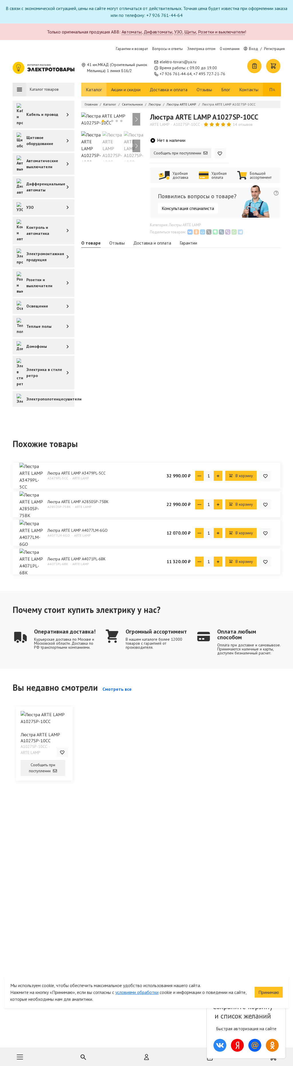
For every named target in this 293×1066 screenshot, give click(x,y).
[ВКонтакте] (190, 232)
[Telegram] (240, 232)
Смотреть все (117, 689)
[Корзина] (273, 66)
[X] (208, 232)
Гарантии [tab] (188, 243)
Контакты (248, 89)
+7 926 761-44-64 (176, 73)
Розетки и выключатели (221, 32)
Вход (253, 48)
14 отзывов (243, 124)
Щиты (190, 32)
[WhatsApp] (234, 232)
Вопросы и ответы (167, 48)
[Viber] (227, 232)
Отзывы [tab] (117, 243)
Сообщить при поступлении (178, 153)
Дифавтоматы (158, 32)
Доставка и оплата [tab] (152, 243)
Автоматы (132, 32)
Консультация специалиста (188, 208)
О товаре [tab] (91, 243)
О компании (229, 48)
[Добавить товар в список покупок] (220, 153)
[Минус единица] (199, 476)
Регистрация (274, 48)
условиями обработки (137, 992)
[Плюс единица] (218, 476)
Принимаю (268, 992)
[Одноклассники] (196, 232)
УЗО (178, 32)
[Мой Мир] (202, 232)
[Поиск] (274, 89)
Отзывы (204, 89)
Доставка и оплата (168, 89)
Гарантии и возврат (132, 48)
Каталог (94, 89)
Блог (225, 89)
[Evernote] (215, 232)
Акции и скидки (125, 89)
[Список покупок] (254, 66)
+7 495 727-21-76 (209, 73)
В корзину (243, 475)
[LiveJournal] (221, 232)
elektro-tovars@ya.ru (178, 61)
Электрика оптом (201, 48)
